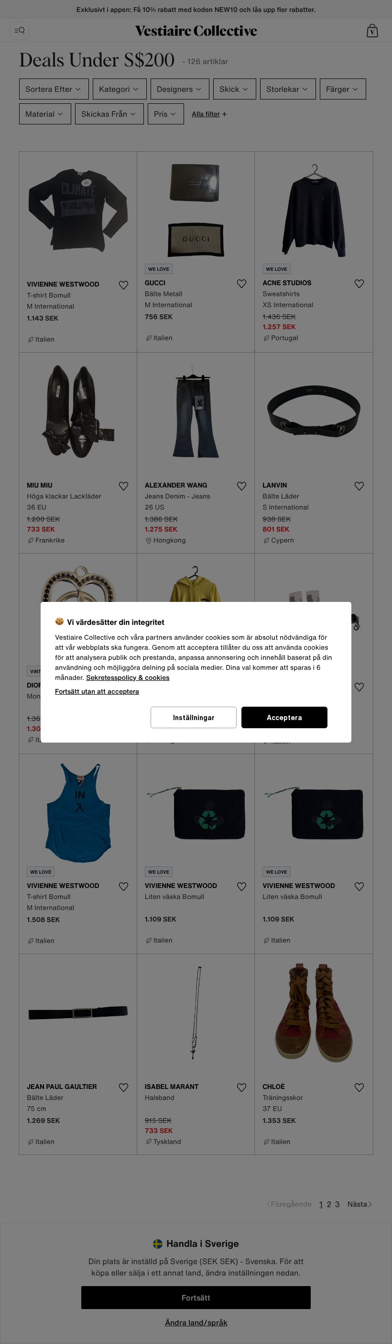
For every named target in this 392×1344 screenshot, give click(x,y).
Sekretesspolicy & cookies (128, 678)
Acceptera (284, 717)
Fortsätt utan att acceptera (97, 691)
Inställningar (194, 717)
